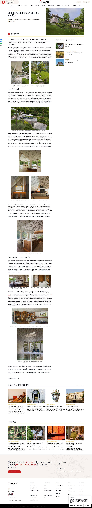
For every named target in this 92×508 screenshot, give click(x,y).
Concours (81, 494)
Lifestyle (12, 5)
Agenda (43, 5)
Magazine (37, 5)
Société (25, 5)
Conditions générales (34, 506)
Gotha (31, 5)
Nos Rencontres (59, 5)
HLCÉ (80, 5)
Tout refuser (72, 505)
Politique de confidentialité (24, 506)
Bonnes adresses (51, 5)
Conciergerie (74, 5)
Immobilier (67, 5)
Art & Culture (19, 5)
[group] (84, 2)
